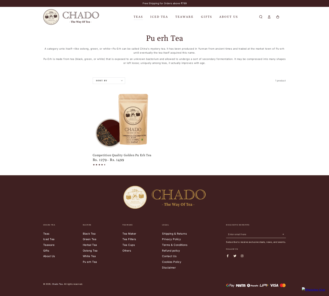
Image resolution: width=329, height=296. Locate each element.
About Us (49, 256)
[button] (261, 16)
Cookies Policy (171, 261)
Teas (46, 233)
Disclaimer (169, 267)
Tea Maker (129, 233)
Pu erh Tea (90, 261)
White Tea (89, 256)
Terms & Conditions (174, 244)
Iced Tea (49, 239)
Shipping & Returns (174, 233)
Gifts (46, 250)
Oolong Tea (90, 250)
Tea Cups (128, 244)
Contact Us (169, 256)
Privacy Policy (171, 239)
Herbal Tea (90, 244)
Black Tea (89, 233)
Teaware (49, 244)
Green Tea (90, 239)
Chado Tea (57, 284)
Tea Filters (129, 239)
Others (126, 250)
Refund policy (171, 250)
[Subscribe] (284, 234)
